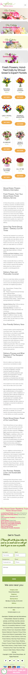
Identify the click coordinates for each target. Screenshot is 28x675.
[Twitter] (9, 660)
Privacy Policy (22, 632)
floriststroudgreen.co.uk (14, 612)
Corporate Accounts (19, 627)
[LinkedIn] (18, 660)
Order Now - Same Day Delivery (16, 671)
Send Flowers (7, 641)
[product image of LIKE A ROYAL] (7, 109)
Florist (24, 645)
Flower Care (10, 630)
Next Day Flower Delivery (18, 639)
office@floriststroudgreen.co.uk (16, 607)
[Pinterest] (22, 660)
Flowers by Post (8, 647)
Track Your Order (17, 647)
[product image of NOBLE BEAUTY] (20, 135)
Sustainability (18, 634)
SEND (14, 579)
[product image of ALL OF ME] (20, 162)
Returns (19, 650)
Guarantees (18, 630)
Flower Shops (15, 641)
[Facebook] (5, 660)
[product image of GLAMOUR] (7, 135)
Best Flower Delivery (7, 645)
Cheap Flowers (18, 645)
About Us (4, 625)
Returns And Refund (8, 634)
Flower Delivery (15, 636)
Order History (12, 650)
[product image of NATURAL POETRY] (7, 82)
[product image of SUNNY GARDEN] (20, 82)
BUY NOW (7, 97)
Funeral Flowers (11, 643)
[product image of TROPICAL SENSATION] (20, 109)
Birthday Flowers (21, 643)
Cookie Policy (9, 627)
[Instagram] (14, 660)
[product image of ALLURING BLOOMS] (7, 162)
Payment (15, 632)
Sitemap (14, 652)
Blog (23, 650)
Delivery (4, 630)
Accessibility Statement (14, 625)
